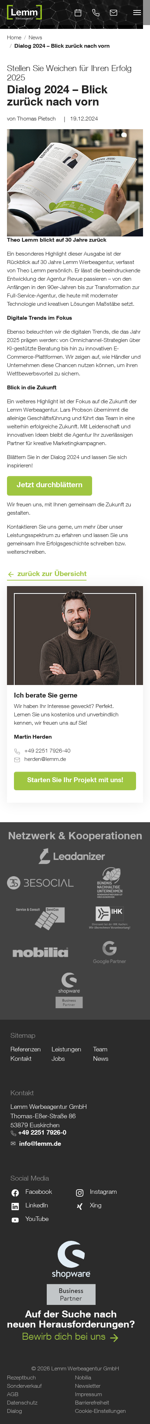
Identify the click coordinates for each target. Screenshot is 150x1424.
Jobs (58, 1059)
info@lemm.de (40, 1144)
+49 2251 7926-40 (47, 751)
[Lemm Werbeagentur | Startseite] (24, 12)
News (100, 1059)
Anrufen (96, 10)
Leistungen (66, 1050)
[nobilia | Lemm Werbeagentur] (40, 952)
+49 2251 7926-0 (42, 1133)
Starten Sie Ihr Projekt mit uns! (75, 780)
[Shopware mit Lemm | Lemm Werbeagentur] (71, 1273)
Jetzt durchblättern (49, 485)
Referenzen (25, 1050)
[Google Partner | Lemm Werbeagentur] (109, 952)
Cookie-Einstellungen (100, 1412)
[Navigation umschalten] (137, 12)
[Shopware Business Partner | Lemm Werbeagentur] (75, 990)
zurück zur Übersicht (52, 574)
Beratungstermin (78, 10)
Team (100, 1050)
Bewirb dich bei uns (63, 1338)
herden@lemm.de (45, 760)
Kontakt (113, 10)
